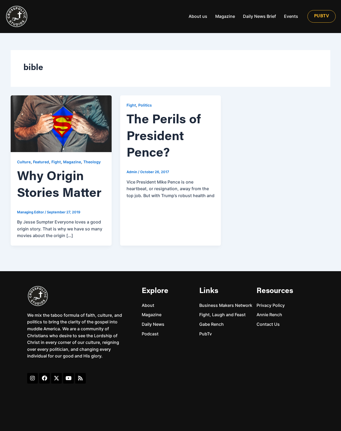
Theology (92, 162)
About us (198, 16)
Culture (24, 162)
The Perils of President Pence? (164, 137)
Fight (56, 162)
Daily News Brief (259, 16)
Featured (41, 162)
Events (291, 16)
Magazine (225, 16)
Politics (145, 105)
